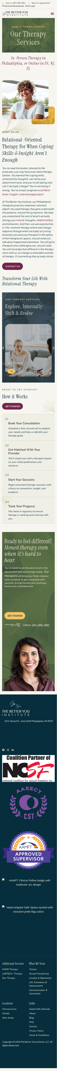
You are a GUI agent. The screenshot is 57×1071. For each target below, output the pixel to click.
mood (20, 220)
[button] (52, 13)
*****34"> (26, 624)
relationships (44, 220)
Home (15, 27)
